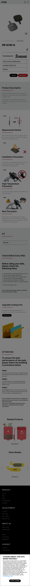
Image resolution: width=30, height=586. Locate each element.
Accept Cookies (15, 580)
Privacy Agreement (8, 576)
